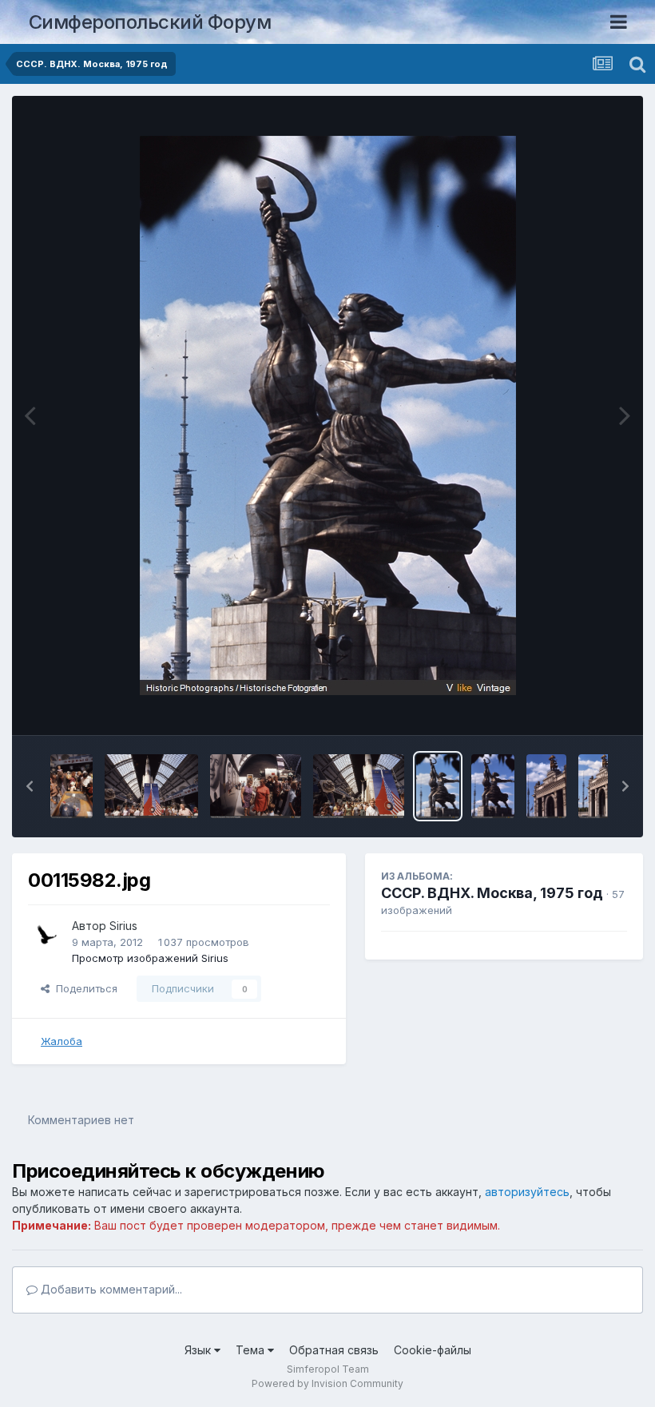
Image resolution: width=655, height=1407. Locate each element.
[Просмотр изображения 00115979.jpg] (546, 786)
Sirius (123, 925)
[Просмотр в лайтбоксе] (328, 415)
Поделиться (83, 988)
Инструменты (573, 706)
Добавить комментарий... (110, 1289)
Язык (199, 1350)
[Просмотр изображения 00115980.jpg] (492, 786)
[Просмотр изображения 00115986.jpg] (358, 786)
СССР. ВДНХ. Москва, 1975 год (492, 892)
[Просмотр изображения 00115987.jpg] (255, 786)
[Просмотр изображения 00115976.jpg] (598, 786)
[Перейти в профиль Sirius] (45, 934)
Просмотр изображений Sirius (150, 958)
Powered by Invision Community (327, 1383)
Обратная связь (334, 1350)
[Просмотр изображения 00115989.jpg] (71, 786)
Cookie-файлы (432, 1350)
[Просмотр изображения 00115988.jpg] (151, 786)
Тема (252, 1350)
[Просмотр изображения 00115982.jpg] (437, 786)
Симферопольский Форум (150, 22)
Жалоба (61, 1041)
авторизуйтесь (527, 1191)
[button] (29, 786)
